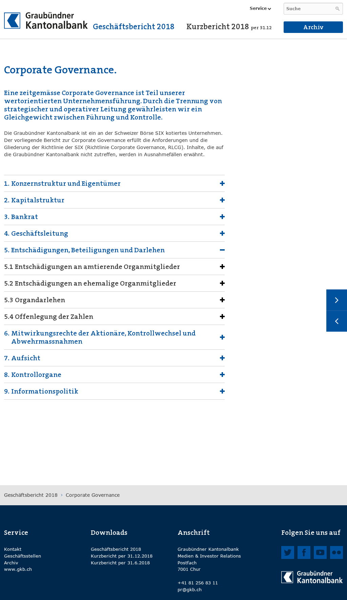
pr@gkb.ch (190, 589)
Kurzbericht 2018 (229, 26)
